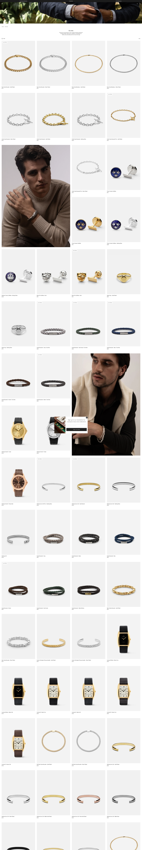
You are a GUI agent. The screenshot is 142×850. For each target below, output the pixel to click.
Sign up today (76, 429)
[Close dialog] (87, 417)
